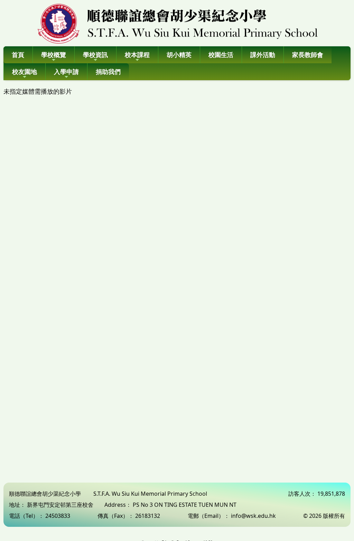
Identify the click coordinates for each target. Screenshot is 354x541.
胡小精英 (179, 54)
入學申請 (66, 71)
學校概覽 (53, 54)
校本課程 (137, 54)
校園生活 (220, 54)
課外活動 (262, 54)
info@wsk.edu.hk (253, 516)
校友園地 (24, 71)
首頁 (18, 54)
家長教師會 (307, 54)
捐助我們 (108, 71)
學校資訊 (95, 54)
